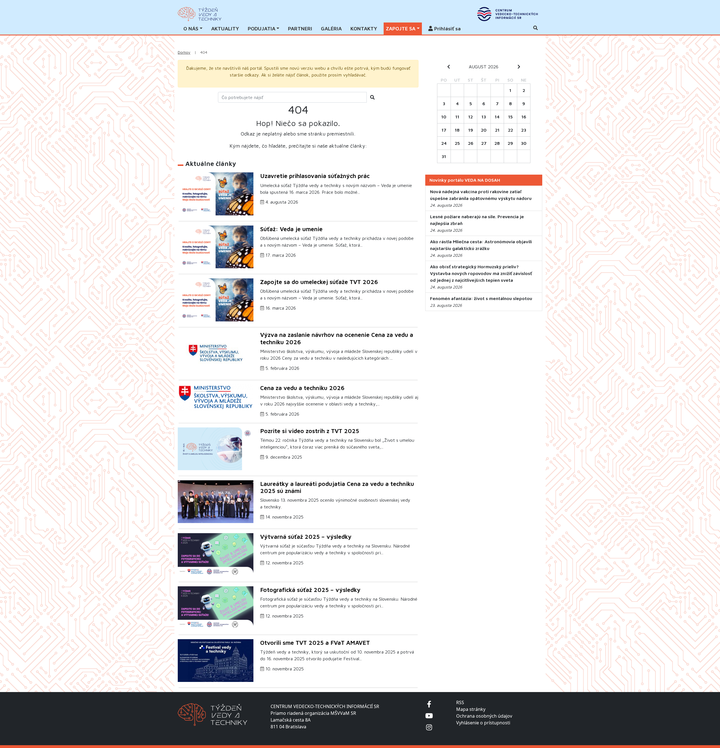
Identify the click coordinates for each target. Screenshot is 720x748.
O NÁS (190, 28)
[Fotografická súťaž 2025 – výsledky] (215, 607)
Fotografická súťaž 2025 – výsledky (310, 589)
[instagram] (429, 727)
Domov (184, 52)
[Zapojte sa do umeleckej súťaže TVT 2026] (215, 299)
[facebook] (429, 704)
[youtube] (429, 715)
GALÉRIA (331, 28)
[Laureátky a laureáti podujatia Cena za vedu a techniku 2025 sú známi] (215, 501)
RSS (460, 702)
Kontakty (363, 28)
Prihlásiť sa (447, 28)
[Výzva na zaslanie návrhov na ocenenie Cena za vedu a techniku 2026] (215, 352)
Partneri (300, 28)
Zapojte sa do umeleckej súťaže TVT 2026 (319, 281)
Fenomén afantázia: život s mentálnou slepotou (481, 298)
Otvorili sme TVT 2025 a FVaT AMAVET (315, 642)
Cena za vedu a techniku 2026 (302, 387)
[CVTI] (507, 14)
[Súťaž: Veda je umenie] (215, 246)
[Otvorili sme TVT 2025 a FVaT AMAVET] (215, 660)
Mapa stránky (470, 709)
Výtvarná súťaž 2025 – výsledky (306, 536)
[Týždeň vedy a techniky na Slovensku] (199, 14)
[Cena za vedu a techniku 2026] (215, 396)
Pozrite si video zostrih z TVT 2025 (309, 430)
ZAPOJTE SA (400, 28)
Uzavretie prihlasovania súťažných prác (315, 175)
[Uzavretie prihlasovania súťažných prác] (215, 193)
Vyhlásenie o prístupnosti (483, 723)
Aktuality (225, 28)
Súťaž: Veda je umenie (291, 229)
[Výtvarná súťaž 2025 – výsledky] (215, 554)
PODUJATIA (261, 28)
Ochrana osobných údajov (484, 716)
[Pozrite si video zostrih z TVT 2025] (215, 448)
